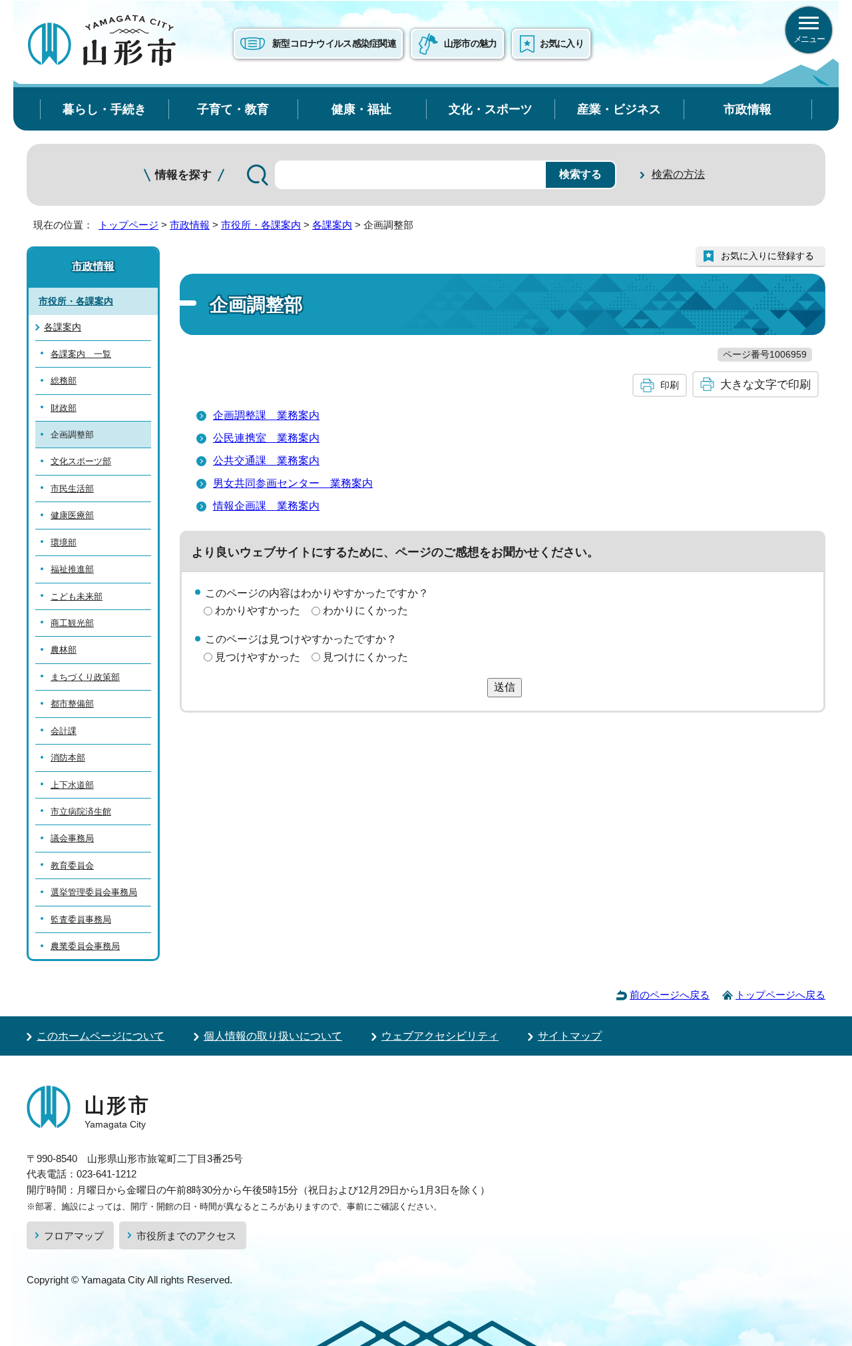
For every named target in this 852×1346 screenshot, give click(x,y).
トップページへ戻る (780, 994)
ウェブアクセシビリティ (440, 1036)
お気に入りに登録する (767, 255)
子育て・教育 (233, 109)
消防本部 (68, 758)
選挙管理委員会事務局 (94, 892)
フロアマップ (74, 1235)
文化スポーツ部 (81, 461)
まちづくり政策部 (85, 677)
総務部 (64, 381)
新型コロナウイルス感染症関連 (334, 43)
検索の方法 (678, 174)
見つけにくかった (365, 657)
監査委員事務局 (81, 919)
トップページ (128, 224)
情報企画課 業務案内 (266, 505)
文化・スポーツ (490, 109)
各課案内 (332, 224)
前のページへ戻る (670, 994)
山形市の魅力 (470, 43)
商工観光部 (72, 623)
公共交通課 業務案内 (266, 460)
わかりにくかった (365, 610)
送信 (504, 687)
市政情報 (747, 109)
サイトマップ (570, 1036)
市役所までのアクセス (186, 1235)
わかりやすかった (257, 610)
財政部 (64, 408)
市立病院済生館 (81, 812)
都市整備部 (72, 704)
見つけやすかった (257, 657)
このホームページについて (100, 1036)
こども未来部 (77, 596)
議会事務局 (72, 838)
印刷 (669, 385)
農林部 (64, 650)
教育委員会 (72, 865)
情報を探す (183, 174)
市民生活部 (72, 489)
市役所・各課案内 (261, 224)
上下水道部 (72, 785)
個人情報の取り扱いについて (273, 1036)
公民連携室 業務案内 (266, 438)
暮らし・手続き (104, 109)
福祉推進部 (72, 569)
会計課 (64, 731)
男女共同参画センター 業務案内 (293, 483)
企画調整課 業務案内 (266, 415)
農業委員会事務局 (85, 946)
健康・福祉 (361, 109)
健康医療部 (72, 515)
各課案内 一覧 (81, 354)
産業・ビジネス (619, 109)
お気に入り (562, 43)
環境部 (64, 542)
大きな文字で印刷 (765, 384)
